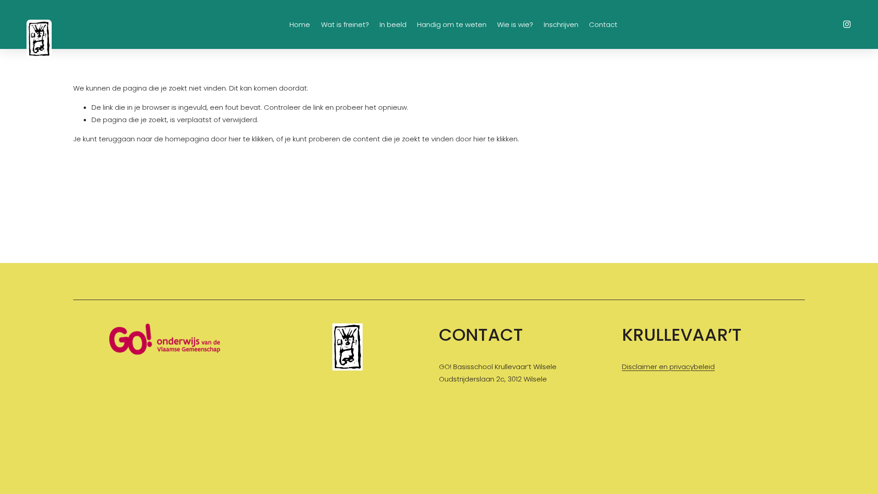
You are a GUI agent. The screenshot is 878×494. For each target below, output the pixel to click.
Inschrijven (561, 24)
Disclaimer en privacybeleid (668, 366)
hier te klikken (251, 139)
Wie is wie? (515, 24)
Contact (603, 24)
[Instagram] (846, 24)
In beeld (393, 24)
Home (299, 24)
